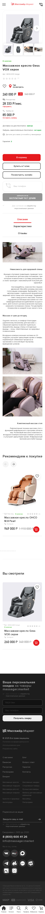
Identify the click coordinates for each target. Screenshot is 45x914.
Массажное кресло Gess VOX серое (20, 632)
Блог (24, 757)
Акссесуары (7, 802)
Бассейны (26, 799)
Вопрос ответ (28, 762)
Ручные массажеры (30, 789)
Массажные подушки (11, 786)
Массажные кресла (11, 782)
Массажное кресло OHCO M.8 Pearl (20, 519)
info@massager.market (18, 841)
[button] (13, 464)
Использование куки (11, 745)
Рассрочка (7, 767)
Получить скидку (23, 718)
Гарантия (26, 767)
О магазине (8, 757)
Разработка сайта (10, 749)
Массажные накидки (30, 782)
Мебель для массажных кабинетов (32, 794)
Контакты (26, 772)
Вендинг (6, 776)
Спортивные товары (30, 786)
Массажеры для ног (11, 789)
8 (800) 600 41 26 (15, 837)
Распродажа (8, 772)
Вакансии (7, 762)
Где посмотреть (18, 86)
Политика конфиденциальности (16, 742)
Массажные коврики (11, 793)
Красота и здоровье (11, 799)
